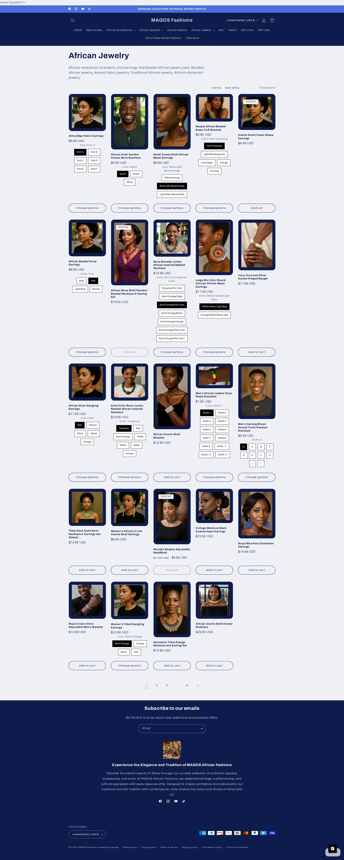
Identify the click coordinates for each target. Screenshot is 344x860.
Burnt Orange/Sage (172, 295)
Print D (94, 159)
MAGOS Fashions (87, 847)
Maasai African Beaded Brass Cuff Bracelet (211, 128)
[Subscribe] (201, 728)
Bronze (96, 288)
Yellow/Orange (172, 177)
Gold (81, 280)
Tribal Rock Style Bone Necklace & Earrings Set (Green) (85, 534)
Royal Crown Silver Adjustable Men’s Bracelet (86, 625)
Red (80, 424)
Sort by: (216, 87)
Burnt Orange (123, 435)
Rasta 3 (206, 420)
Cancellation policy (212, 847)
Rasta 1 (206, 412)
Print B (94, 151)
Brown (136, 173)
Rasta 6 (222, 428)
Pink (93, 280)
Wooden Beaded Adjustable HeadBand (171, 551)
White (129, 181)
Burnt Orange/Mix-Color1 (172, 337)
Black (123, 173)
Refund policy (130, 847)
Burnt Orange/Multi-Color (172, 329)
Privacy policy (148, 847)
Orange (223, 161)
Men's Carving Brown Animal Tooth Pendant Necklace (253, 427)
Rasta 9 (206, 445)
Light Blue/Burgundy (214, 153)
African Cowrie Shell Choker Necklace (214, 625)
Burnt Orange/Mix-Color (171, 304)
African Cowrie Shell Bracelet (166, 436)
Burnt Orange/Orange (171, 320)
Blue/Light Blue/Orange (172, 185)
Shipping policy (190, 847)
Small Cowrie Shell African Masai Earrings (170, 156)
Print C (80, 159)
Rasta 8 (222, 437)
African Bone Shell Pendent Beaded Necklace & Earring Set (129, 293)
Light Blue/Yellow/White (172, 193)
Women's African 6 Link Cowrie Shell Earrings (126, 533)
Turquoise (123, 427)
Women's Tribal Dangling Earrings (127, 626)
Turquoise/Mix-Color (172, 287)
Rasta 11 (222, 445)
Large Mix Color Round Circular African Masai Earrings (211, 283)
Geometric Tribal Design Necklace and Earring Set (170, 644)
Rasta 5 (206, 428)
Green (136, 444)
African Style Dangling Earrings (84, 407)
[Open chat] (332, 848)
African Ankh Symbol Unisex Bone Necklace (126, 156)
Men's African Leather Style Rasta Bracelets (214, 395)
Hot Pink (214, 170)
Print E (80, 168)
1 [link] (146, 685)
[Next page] (197, 685)
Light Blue (80, 288)
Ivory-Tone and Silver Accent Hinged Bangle (253, 277)
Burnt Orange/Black (172, 312)
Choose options (87, 208)
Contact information (237, 847)
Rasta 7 (206, 437)
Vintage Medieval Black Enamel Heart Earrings (211, 530)
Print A (80, 151)
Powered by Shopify (108, 847)
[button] (73, 20)
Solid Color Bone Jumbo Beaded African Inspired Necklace (127, 409)
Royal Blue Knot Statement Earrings (256, 545)
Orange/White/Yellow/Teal (214, 314)
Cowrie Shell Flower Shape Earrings (256, 137)
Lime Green (206, 161)
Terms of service (169, 847)
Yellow (93, 432)
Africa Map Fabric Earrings (86, 135)
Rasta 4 (222, 420)
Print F (94, 168)
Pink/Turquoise (214, 145)
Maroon (93, 424)
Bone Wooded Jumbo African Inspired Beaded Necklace (169, 265)
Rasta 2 (222, 412)
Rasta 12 (206, 453)
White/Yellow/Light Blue (214, 305)
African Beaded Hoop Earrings (83, 263)
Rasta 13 (223, 453)
